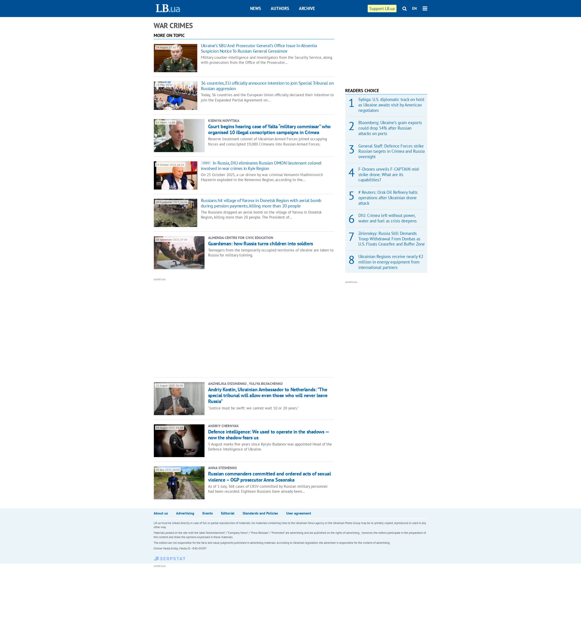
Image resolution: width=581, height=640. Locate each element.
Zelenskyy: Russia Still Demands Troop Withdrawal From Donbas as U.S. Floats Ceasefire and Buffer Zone (391, 239)
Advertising (185, 513)
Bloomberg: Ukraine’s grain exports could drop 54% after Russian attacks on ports (390, 128)
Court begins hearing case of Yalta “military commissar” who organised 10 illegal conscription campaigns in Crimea (269, 129)
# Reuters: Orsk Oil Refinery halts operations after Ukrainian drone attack (388, 198)
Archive (307, 8)
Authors (280, 8)
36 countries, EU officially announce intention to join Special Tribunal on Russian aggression (267, 85)
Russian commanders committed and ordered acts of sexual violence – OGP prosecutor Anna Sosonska (269, 476)
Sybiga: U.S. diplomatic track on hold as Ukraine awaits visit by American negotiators (391, 105)
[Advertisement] (219, 327)
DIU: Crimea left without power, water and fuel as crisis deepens (387, 218)
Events (207, 513)
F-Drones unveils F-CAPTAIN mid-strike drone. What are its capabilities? (389, 174)
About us (161, 513)
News (255, 8)
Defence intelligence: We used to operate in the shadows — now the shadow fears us (268, 434)
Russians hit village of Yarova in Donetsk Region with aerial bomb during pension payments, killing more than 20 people (261, 203)
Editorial (227, 513)
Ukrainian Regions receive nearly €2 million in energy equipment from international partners (390, 262)
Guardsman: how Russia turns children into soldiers (260, 243)
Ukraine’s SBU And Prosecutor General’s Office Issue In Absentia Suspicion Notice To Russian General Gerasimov (259, 48)
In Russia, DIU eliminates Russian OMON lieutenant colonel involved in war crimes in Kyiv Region (261, 165)
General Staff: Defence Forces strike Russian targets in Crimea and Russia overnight (391, 151)
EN (414, 8)
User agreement (298, 513)
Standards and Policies (260, 513)
